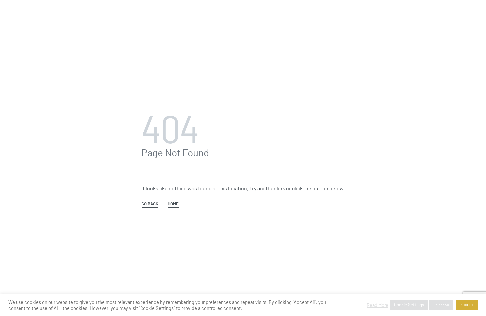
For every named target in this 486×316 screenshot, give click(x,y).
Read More (377, 305)
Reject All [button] (441, 305)
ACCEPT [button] (467, 305)
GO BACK (150, 204)
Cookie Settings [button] (409, 304)
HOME (173, 204)
